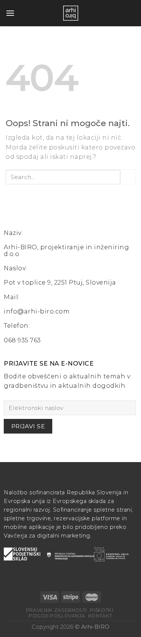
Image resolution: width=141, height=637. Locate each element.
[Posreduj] (127, 176)
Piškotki (101, 610)
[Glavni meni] (10, 13)
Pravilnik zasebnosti (56, 610)
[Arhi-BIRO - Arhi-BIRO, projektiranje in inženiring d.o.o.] (70, 13)
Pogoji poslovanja (57, 616)
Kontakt (100, 616)
